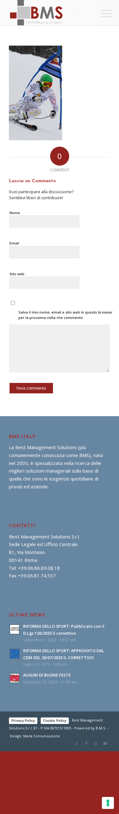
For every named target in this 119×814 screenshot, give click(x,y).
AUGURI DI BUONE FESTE (47, 675)
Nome (15, 212)
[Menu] (101, 13)
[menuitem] (101, 13)
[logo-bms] (49, 12)
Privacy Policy (23, 720)
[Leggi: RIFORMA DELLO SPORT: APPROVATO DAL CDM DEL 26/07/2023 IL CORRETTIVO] (14, 653)
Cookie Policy (54, 720)
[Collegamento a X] (77, 743)
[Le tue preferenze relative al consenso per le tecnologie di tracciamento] (108, 803)
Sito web (17, 273)
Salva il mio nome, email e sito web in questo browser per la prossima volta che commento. (65, 315)
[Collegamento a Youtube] (105, 743)
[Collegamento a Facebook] (86, 743)
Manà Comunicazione (41, 736)
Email (14, 243)
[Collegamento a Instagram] (96, 743)
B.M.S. (101, 728)
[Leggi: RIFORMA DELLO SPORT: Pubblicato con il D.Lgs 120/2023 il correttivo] (14, 629)
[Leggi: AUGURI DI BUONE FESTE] (14, 678)
